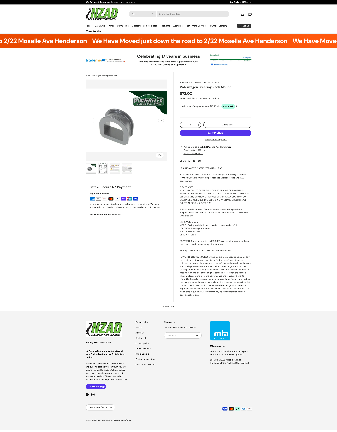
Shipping (195, 98)
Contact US (140, 338)
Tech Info (165, 25)
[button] (250, 14)
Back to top (168, 306)
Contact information (145, 359)
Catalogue (100, 25)
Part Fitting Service (196, 25)
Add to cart (227, 125)
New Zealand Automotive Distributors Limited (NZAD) (111, 420)
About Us (178, 25)
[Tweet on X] (188, 161)
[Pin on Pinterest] (199, 161)
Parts (111, 25)
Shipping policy (142, 353)
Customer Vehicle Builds (144, 25)
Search (138, 327)
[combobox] (179, 14)
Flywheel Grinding (218, 25)
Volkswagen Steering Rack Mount (104, 76)
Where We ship (93, 31)
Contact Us (123, 25)
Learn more (130, 2)
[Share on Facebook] (194, 161)
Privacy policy (142, 343)
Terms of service (143, 348)
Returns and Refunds (145, 364)
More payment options (216, 139)
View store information (193, 153)
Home (89, 25)
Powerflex (184, 82)
